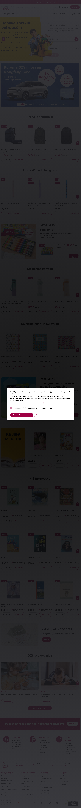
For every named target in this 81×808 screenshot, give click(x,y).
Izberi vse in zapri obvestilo (21, 415)
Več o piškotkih (43, 403)
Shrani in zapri (41, 415)
